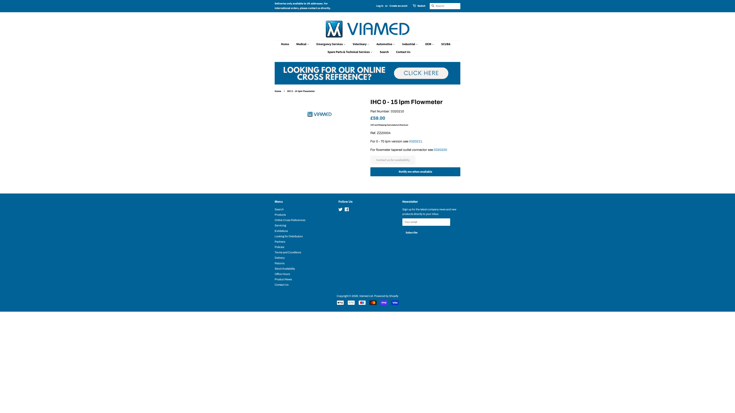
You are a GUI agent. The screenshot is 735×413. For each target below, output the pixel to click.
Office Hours (282, 274)
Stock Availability (285, 268)
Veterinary (360, 44)
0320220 (440, 150)
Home (285, 44)
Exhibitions (281, 231)
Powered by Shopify (386, 296)
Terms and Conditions (288, 252)
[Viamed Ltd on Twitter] (340, 210)
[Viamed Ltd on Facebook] (347, 210)
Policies (279, 247)
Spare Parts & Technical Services (348, 52)
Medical (301, 44)
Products (280, 214)
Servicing (280, 225)
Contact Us (403, 52)
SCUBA (445, 44)
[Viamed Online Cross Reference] (367, 83)
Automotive (384, 44)
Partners (280, 241)
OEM (428, 44)
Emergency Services (329, 44)
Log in (379, 6)
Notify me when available (415, 172)
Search (384, 52)
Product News (283, 279)
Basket (421, 6)
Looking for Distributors (289, 236)
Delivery (280, 257)
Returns (279, 263)
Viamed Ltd (366, 296)
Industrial (409, 44)
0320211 (415, 141)
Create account (398, 6)
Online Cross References (290, 220)
